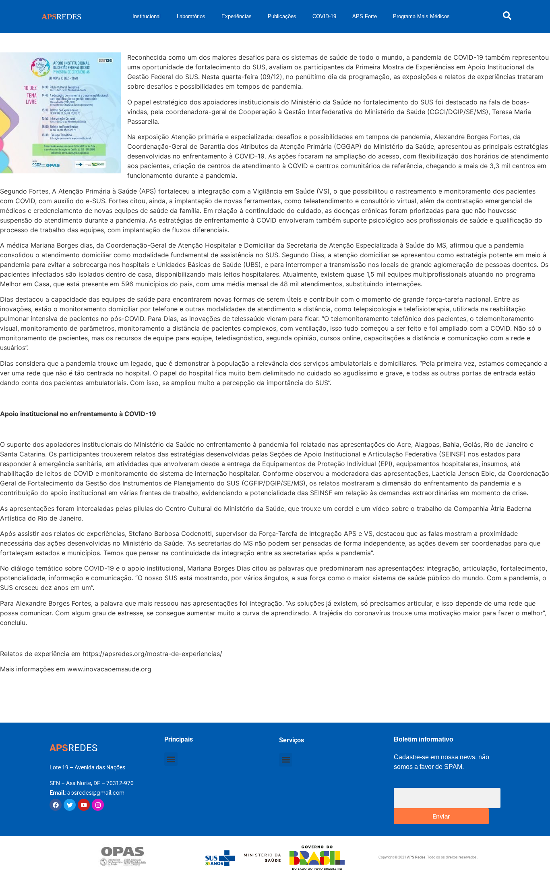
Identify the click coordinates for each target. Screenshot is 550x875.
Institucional (146, 16)
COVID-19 (324, 16)
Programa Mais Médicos (421, 16)
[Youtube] (84, 805)
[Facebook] (56, 805)
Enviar (441, 816)
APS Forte (364, 16)
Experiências (236, 16)
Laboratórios (191, 16)
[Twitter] (70, 805)
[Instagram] (98, 805)
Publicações (282, 16)
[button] (171, 759)
